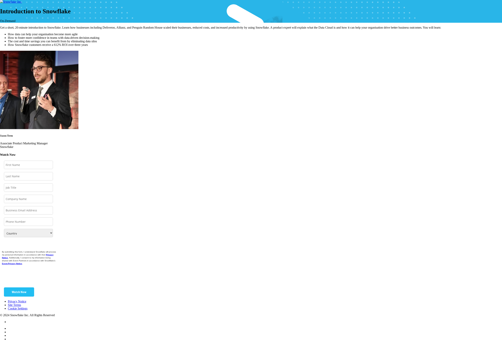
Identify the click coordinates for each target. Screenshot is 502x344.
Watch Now (19, 292)
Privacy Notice (17, 301)
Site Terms (14, 305)
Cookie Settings (17, 308)
